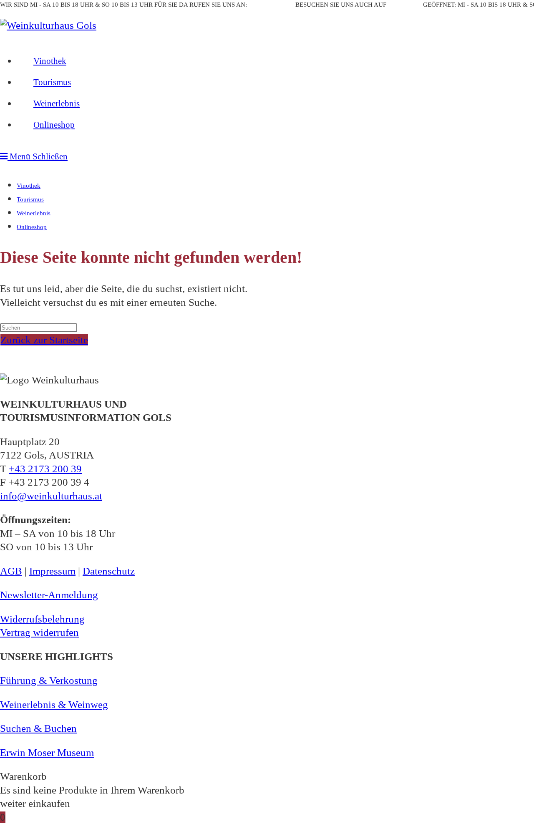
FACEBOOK (404, 4)
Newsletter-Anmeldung (49, 594)
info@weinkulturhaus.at (51, 495)
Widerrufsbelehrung (42, 619)
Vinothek (28, 185)
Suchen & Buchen (38, 728)
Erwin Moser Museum (47, 752)
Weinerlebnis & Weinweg (54, 704)
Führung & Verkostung (49, 680)
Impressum (52, 571)
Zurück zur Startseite (44, 339)
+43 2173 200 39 (271, 4)
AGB (11, 571)
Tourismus (30, 199)
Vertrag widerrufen (39, 632)
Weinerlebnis (33, 213)
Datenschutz (109, 571)
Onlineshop (32, 227)
